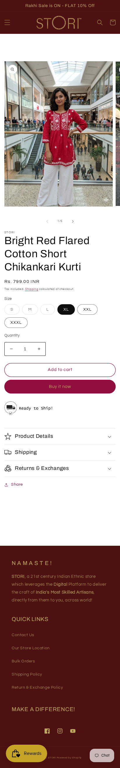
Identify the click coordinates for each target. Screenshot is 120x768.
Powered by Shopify (69, 757)
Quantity (12, 335)
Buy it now (60, 386)
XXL (87, 309)
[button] (7, 22)
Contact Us (23, 635)
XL (66, 309)
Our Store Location (31, 648)
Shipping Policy (27, 674)
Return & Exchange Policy (37, 687)
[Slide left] (47, 221)
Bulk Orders (23, 661)
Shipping (31, 289)
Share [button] (17, 484)
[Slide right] (72, 221)
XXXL (16, 323)
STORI (52, 757)
